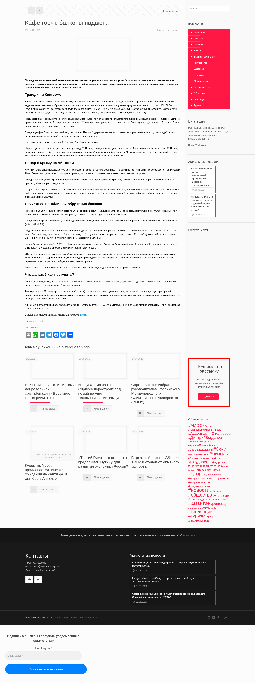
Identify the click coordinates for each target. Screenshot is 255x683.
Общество (199, 93)
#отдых (225, 495)
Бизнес (197, 50)
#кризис (201, 469)
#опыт (217, 495)
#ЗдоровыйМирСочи (199, 441)
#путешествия (218, 499)
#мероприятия (199, 482)
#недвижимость (199, 486)
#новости (199, 490)
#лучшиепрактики (212, 474)
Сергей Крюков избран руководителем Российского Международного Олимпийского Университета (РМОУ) (156, 393)
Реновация (199, 99)
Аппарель (189, 535)
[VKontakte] (213, 617)
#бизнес (219, 453)
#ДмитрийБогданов (205, 438)
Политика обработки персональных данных (75, 617)
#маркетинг (197, 478)
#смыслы (209, 508)
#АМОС (195, 425)
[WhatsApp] (209, 617)
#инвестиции (196, 465)
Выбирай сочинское (204, 56)
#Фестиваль (193, 454)
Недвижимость (202, 87)
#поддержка (204, 499)
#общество (200, 495)
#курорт (195, 473)
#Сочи (219, 449)
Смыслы (198, 44)
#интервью (213, 466)
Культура (199, 75)
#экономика (198, 520)
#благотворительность (201, 458)
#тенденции (200, 511)
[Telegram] (217, 617)
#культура (213, 469)
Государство (200, 63)
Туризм (197, 105)
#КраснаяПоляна (198, 445)
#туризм (196, 516)
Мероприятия (201, 81)
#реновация (219, 504)
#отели (192, 499)
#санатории (195, 508)
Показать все (172, 11)
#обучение (215, 491)
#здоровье (219, 462)
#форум (210, 516)
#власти (219, 458)
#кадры (224, 466)
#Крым (212, 445)
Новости (198, 38)
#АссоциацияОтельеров (209, 433)
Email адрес (43, 648)
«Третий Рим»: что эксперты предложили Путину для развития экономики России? (103, 462)
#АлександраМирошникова (204, 429)
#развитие (199, 503)
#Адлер (207, 426)
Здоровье (199, 69)
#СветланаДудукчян (200, 449)
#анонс (204, 454)
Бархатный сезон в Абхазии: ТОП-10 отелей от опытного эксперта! (156, 462)
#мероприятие (218, 478)
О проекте (199, 32)
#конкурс (192, 470)
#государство (200, 462)
